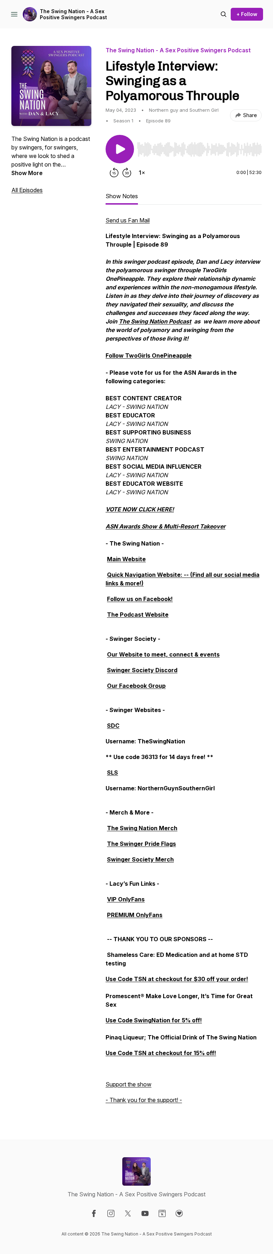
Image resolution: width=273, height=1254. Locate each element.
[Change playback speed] (142, 173)
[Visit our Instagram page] (110, 1213)
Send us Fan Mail (128, 220)
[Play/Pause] (120, 149)
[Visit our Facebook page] (93, 1213)
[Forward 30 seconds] (127, 173)
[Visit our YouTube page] (145, 1213)
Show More (27, 172)
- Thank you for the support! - (144, 1099)
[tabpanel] (184, 663)
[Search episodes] (223, 14)
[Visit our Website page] (162, 1213)
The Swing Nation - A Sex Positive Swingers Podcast (73, 14)
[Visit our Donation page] (179, 1213)
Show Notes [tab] (122, 196)
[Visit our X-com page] (128, 1213)
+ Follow (246, 14)
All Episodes (27, 190)
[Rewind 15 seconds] (114, 173)
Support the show (128, 1084)
